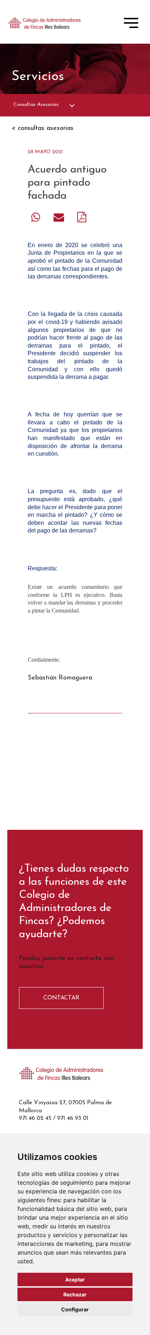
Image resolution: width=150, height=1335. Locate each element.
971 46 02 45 (35, 1118)
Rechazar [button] (75, 1294)
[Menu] (131, 24)
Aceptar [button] (75, 1279)
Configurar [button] (75, 1309)
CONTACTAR (61, 998)
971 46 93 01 (72, 1118)
